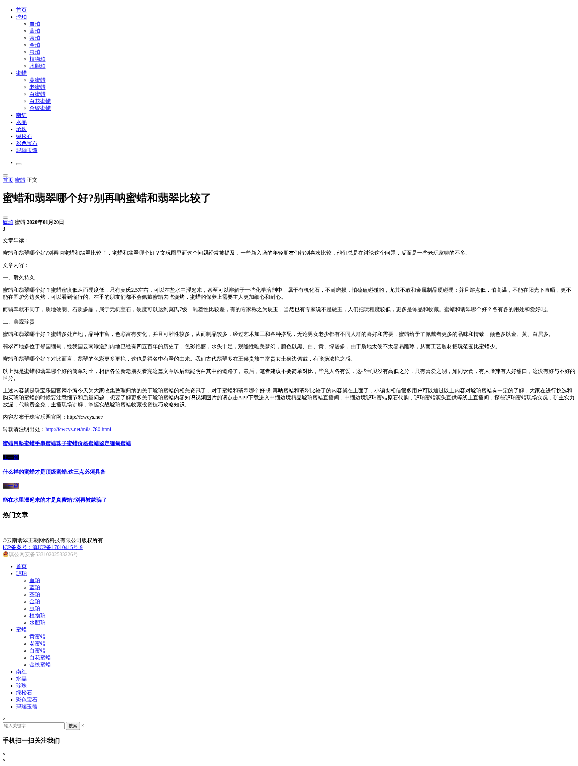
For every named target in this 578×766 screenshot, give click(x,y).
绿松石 (24, 136)
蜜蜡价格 (77, 443)
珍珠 (21, 129)
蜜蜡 (21, 73)
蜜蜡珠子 (56, 443)
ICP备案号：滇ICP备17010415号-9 (43, 547)
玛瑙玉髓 (26, 150)
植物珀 (37, 59)
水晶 (21, 122)
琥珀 (21, 17)
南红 (21, 115)
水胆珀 (37, 66)
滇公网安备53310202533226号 (43, 554)
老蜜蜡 (37, 87)
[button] (18, 164)
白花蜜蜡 (40, 101)
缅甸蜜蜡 (120, 443)
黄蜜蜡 (37, 80)
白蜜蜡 (37, 94)
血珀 (34, 24)
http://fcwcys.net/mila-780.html (78, 429)
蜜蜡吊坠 (13, 443)
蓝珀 (34, 31)
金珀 (34, 45)
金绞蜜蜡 (40, 108)
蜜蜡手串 (34, 443)
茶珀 (34, 38)
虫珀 (34, 52)
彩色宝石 (26, 143)
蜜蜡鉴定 (99, 443)
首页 (21, 10)
